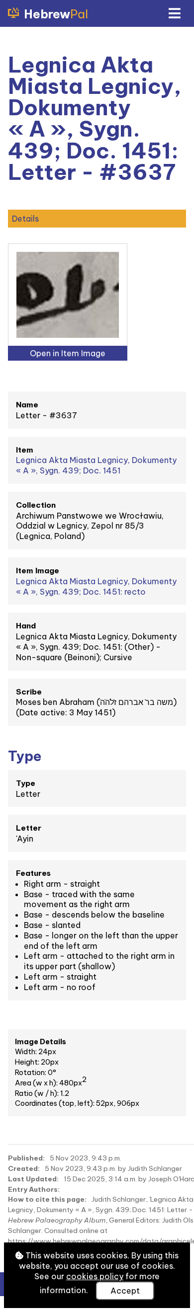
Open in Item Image (67, 353)
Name (27, 404)
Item (24, 450)
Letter (28, 828)
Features (33, 873)
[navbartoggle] (174, 13)
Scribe (29, 691)
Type (25, 783)
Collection (36, 505)
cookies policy (94, 1276)
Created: (24, 1168)
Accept (125, 1291)
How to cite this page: (47, 1199)
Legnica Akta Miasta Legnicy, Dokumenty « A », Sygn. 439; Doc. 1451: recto (96, 586)
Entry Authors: (34, 1189)
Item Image (37, 570)
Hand (26, 625)
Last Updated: (33, 1178)
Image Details (40, 1041)
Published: (26, 1158)
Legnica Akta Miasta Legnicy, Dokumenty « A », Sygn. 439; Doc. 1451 (96, 465)
